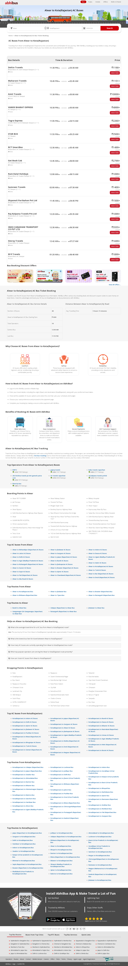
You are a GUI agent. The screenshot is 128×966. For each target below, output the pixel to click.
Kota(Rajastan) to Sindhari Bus (99, 805)
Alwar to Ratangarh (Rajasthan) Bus (101, 595)
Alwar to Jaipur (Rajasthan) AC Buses (63, 557)
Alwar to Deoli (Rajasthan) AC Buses (101, 577)
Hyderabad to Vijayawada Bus (42, 941)
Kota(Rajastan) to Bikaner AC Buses (101, 726)
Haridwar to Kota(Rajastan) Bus (24, 844)
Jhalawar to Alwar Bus (96, 608)
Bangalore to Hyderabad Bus (20, 944)
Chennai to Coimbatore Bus (106, 944)
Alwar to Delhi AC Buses (21, 557)
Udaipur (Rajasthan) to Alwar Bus (62, 608)
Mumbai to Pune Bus (17, 947)
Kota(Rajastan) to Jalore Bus (60, 790)
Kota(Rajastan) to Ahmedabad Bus (25, 778)
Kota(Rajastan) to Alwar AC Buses (62, 728)
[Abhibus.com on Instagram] (77, 929)
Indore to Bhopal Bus (83, 947)
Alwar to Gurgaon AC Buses (60, 553)
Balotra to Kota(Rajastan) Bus (61, 874)
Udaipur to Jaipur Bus (82, 950)
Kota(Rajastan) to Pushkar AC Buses (25, 733)
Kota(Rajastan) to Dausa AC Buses (101, 722)
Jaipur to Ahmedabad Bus (19, 953)
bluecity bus (16, 484)
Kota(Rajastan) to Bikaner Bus (23, 785)
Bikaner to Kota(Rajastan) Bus (61, 861)
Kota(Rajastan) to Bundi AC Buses (100, 718)
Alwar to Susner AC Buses (21, 568)
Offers (105, 2)
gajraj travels (55, 470)
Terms (63, 959)
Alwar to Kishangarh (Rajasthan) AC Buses (27, 564)
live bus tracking (40, 456)
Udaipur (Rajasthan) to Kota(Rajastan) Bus (65, 837)
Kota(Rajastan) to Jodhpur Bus (61, 771)
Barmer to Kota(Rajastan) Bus (61, 853)
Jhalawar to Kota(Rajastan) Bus (99, 880)
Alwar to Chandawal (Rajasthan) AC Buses (65, 575)
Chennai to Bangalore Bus (62, 944)
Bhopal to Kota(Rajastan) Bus (61, 850)
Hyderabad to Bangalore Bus (20, 941)
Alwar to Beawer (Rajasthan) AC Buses (64, 568)
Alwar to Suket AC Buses (97, 563)
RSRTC (14, 470)
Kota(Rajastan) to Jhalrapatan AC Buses (64, 731)
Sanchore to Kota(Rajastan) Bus (100, 852)
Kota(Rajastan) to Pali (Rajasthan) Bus (102, 812)
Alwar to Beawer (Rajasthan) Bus (100, 591)
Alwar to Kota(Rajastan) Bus (22, 591)
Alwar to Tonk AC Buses (97, 570)
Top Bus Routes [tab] (15, 935)
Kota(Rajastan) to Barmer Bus (23, 782)
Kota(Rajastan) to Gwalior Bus (23, 775)
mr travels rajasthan (57, 476)
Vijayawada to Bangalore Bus (85, 941)
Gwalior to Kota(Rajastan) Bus (23, 851)
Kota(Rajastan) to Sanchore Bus (24, 799)
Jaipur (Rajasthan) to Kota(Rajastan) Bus (27, 833)
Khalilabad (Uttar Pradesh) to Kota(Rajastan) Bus (23, 872)
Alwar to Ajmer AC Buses (59, 572)
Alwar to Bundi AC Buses (59, 561)
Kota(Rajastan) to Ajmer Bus (98, 796)
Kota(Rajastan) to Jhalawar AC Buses (25, 729)
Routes (16, 959)
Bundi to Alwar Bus (19, 608)
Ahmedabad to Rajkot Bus (41, 950)
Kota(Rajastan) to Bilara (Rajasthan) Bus (65, 803)
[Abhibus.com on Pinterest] (84, 929)
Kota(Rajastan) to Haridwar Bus (24, 802)
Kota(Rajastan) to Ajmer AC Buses (24, 726)
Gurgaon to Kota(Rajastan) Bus (23, 837)
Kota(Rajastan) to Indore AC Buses (25, 718)
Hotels (97, 2)
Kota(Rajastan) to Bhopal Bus (99, 788)
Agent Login (77, 959)
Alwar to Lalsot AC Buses (21, 553)
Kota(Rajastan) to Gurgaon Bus (99, 816)
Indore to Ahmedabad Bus (105, 947)
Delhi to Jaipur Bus (103, 953)
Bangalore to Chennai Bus (40, 944)
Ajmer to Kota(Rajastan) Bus (60, 870)
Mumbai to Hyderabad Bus (41, 947)
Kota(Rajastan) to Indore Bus (99, 767)
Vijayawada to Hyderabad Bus (107, 941)
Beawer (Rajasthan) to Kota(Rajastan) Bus (27, 868)
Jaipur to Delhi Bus (103, 950)
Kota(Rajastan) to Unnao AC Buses (101, 735)
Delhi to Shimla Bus (82, 953)
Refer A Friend (116, 2)
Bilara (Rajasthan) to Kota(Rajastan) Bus (65, 857)
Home (10, 36)
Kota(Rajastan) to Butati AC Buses (101, 750)
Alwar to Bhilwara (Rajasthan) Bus (24, 595)
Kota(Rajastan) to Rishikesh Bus (100, 809)
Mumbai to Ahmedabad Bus (63, 947)
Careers (46, 959)
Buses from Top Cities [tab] (34, 935)
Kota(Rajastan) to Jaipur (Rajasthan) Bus (27, 771)
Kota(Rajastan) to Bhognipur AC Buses (26, 742)
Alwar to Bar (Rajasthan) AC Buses (100, 574)
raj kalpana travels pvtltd (97, 476)
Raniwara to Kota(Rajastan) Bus (100, 865)
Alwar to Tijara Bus (57, 595)
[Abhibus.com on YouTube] (73, 929)
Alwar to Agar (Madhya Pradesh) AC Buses (27, 561)
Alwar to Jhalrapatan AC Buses (61, 564)
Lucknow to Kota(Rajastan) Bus (99, 837)
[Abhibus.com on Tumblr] (80, 929)
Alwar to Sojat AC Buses (21, 572)
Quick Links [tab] (86, 935)
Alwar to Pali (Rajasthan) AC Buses (25, 575)
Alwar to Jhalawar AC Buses (60, 550)
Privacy (69, 959)
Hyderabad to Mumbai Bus (63, 941)
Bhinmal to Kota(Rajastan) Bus (23, 861)
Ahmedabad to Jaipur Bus (19, 950)
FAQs (58, 959)
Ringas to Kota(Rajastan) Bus (99, 855)
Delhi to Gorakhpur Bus (61, 953)
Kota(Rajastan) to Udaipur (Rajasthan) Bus (27, 767)
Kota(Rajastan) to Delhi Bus (60, 775)
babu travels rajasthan (96, 470)
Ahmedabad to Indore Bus (62, 950)
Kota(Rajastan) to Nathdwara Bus (100, 792)
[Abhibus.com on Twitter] (70, 929)
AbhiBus (8, 964)
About (22, 959)
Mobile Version (37, 959)
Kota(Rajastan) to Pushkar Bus (61, 793)
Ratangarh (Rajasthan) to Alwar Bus (63, 611)
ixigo (14, 964)
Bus (83, 2)
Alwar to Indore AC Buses (97, 550)
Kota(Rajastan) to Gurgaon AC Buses (63, 724)
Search (110, 28)
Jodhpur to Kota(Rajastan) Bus (61, 833)
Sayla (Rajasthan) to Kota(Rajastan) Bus (27, 864)
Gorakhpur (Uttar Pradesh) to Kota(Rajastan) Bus (99, 847)
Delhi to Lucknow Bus (39, 953)
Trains (90, 2)
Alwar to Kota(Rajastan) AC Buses (100, 566)
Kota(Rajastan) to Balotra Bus (23, 795)
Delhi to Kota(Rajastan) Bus (22, 840)
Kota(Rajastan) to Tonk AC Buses (24, 746)
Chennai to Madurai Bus (83, 944)
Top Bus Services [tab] (70, 935)
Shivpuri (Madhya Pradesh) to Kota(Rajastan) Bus (61, 865)
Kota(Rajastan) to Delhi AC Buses (24, 722)
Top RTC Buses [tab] (53, 935)
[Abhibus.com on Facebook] (67, 929)
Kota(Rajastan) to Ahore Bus (22, 806)
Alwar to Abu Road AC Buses (22, 579)
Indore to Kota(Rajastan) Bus (23, 848)
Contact (28, 959)
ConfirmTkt (20, 964)
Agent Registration (89, 959)
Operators (9, 959)
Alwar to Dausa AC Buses (97, 553)
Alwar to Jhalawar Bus (58, 591)
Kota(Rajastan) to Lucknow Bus (61, 767)
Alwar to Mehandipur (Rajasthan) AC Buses (28, 550)
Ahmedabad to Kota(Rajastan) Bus (101, 833)
